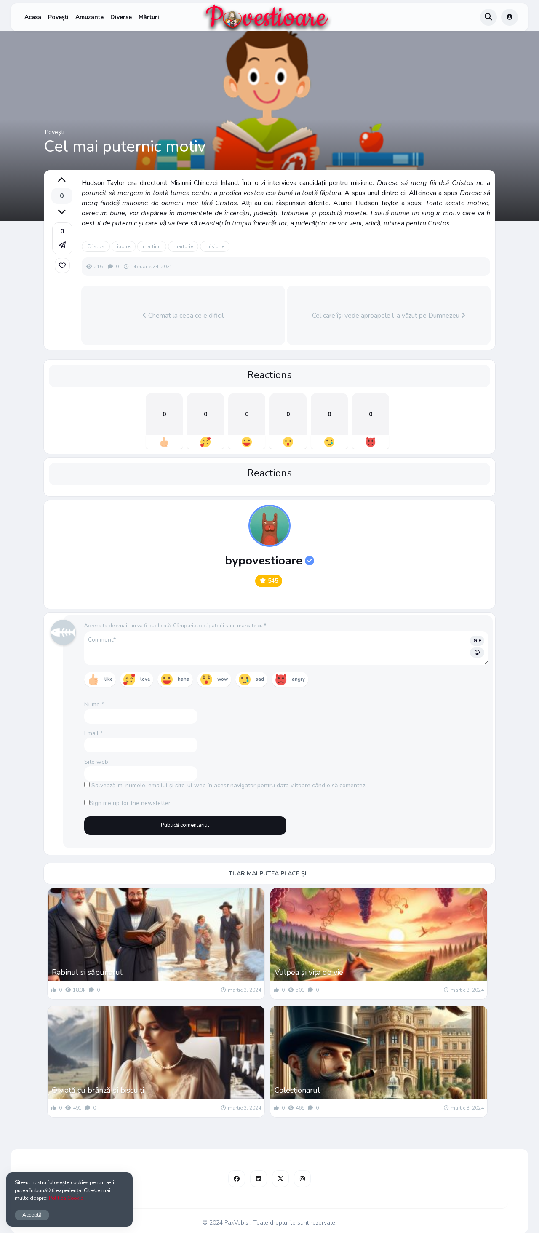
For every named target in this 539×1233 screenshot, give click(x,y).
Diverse (121, 17)
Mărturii (150, 17)
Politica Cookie (66, 1197)
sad (260, 679)
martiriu (152, 246)
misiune (214, 246)
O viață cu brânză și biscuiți (98, 1090)
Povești (58, 17)
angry (298, 679)
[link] (62, 265)
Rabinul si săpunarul (87, 972)
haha (183, 679)
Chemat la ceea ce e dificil (185, 315)
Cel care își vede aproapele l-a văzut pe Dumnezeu (386, 315)
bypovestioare (263, 561)
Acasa (32, 17)
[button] (62, 238)
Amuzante (89, 17)
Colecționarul (297, 1090)
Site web (96, 762)
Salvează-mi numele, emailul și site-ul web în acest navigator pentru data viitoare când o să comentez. (228, 785)
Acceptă (32, 1214)
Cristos (95, 246)
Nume (94, 705)
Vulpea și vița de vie (309, 972)
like (108, 679)
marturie (183, 246)
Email (93, 733)
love (145, 679)
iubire (123, 246)
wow (222, 679)
